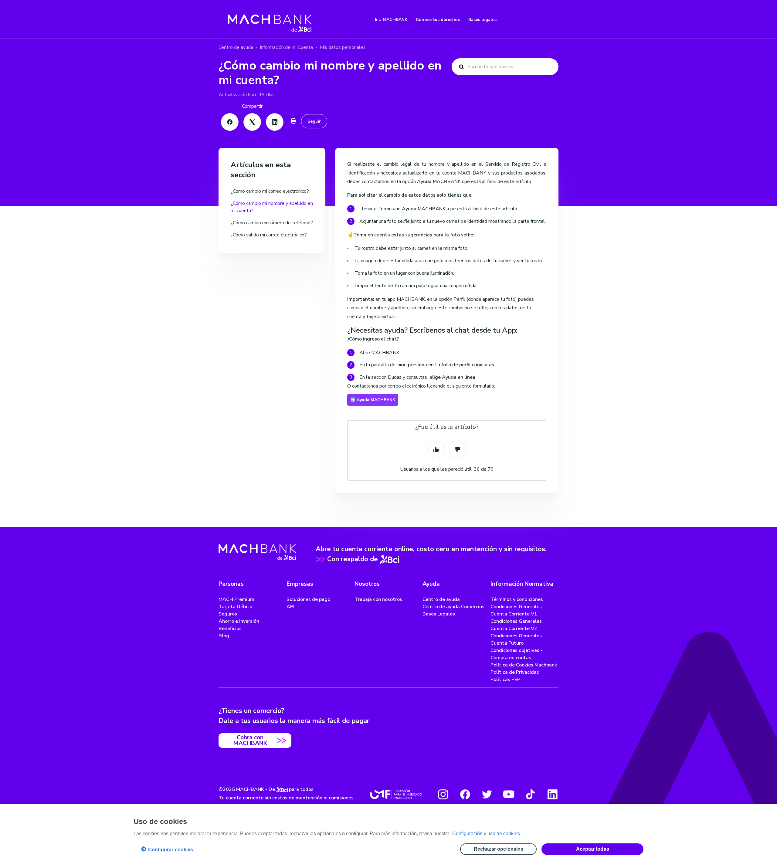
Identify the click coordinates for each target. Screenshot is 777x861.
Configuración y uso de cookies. (486, 833)
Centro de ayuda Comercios (453, 606)
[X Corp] (252, 122)
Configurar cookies (167, 849)
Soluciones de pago (308, 599)
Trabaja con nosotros (378, 599)
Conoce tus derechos (438, 19)
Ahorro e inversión (239, 621)
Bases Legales (438, 614)
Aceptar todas (592, 849)
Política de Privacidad (515, 672)
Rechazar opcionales (498, 849)
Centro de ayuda (236, 47)
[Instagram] (443, 794)
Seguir (314, 121)
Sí (436, 449)
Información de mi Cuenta (286, 47)
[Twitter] (487, 794)
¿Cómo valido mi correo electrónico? (269, 235)
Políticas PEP (505, 679)
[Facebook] (229, 122)
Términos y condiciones (516, 599)
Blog (224, 635)
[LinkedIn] (274, 122)
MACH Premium (236, 599)
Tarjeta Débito (235, 606)
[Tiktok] (530, 794)
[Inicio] (270, 19)
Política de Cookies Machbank (523, 665)
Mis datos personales (343, 47)
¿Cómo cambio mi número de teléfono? (272, 222)
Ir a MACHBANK (391, 19)
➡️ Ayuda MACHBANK (372, 400)
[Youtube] (509, 794)
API (290, 606)
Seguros (228, 614)
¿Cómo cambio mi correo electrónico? (270, 191)
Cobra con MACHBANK (250, 740)
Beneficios (230, 628)
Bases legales (482, 19)
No (457, 449)
